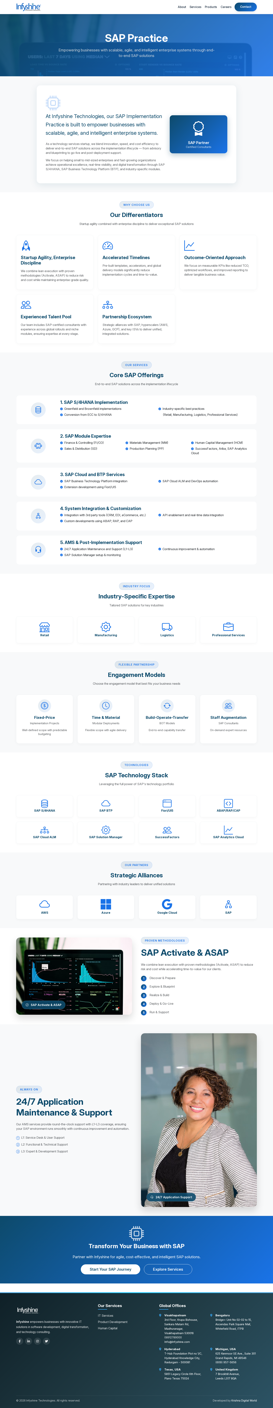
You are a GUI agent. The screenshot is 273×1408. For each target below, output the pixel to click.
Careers (226, 7)
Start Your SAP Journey (110, 1269)
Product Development (112, 1322)
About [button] (182, 7)
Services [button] (195, 7)
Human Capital (107, 1328)
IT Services (105, 1315)
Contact (245, 7)
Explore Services (168, 1269)
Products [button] (211, 7)
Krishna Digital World (244, 1400)
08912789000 (173, 1337)
